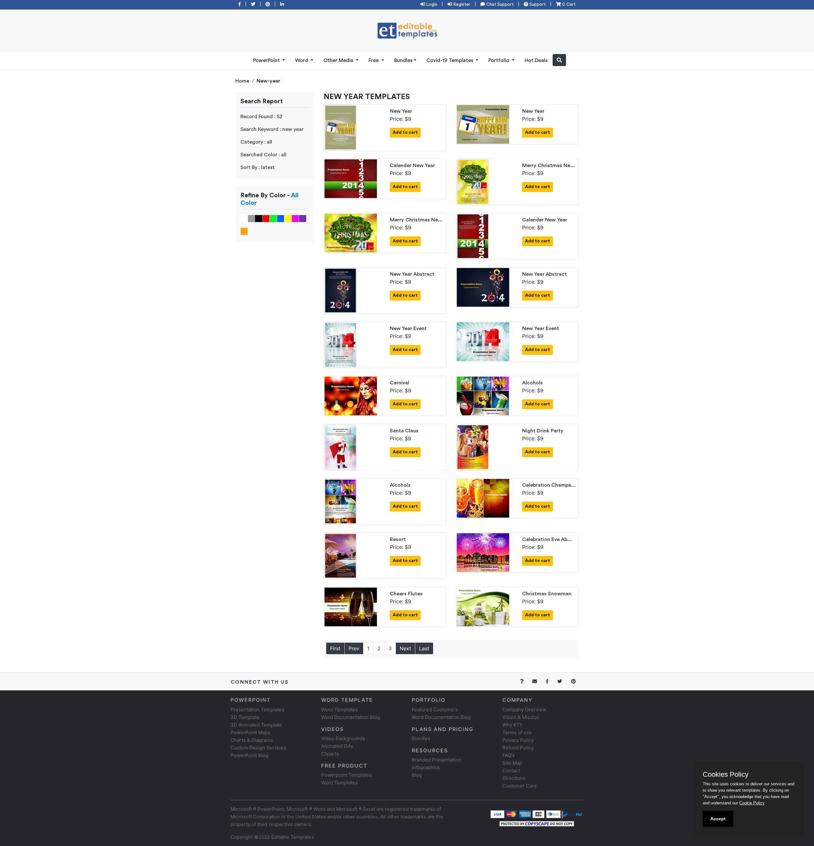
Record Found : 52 (261, 116)
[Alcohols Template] (483, 395)
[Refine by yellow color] (288, 218)
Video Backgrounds (343, 738)
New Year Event (408, 328)
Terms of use (517, 732)
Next (405, 648)
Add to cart (405, 132)
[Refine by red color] (266, 218)
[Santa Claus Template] (340, 446)
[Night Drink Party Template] (472, 446)
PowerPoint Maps (250, 732)
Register (461, 4)
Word (302, 60)
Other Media (339, 60)
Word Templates (339, 710)
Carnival (399, 382)
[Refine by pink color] (295, 218)
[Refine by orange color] (244, 230)
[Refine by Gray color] (251, 218)
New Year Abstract (412, 274)
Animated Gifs (337, 746)
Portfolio (499, 60)
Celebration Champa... (549, 485)
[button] (559, 60)
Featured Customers (435, 710)
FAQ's (508, 755)
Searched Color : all (263, 154)
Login (431, 4)
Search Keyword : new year (272, 129)
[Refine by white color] (244, 218)
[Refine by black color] (258, 218)
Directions (514, 778)
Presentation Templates (257, 710)
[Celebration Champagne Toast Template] (483, 498)
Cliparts (330, 754)
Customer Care (519, 786)
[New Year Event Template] (340, 344)
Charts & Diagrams (252, 740)
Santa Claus (404, 430)
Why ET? (512, 725)
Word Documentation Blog (350, 717)
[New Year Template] (340, 127)
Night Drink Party (542, 430)
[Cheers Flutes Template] (350, 606)
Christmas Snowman (546, 593)
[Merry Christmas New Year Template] (472, 181)
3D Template (245, 717)
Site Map (512, 763)
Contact (511, 771)
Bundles (403, 60)
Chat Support (499, 4)
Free (374, 60)
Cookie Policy (752, 803)
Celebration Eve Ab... (547, 539)
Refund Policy (518, 748)
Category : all (256, 142)
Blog (417, 775)
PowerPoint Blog (249, 755)
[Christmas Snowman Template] (483, 606)
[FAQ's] (525, 681)
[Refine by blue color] (280, 218)
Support (537, 4)
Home (242, 81)
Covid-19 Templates (450, 60)
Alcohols (532, 382)
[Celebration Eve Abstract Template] (483, 552)
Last (424, 648)
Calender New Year (412, 165)
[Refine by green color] (273, 218)
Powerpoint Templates (346, 775)
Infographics (426, 767)
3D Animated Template (256, 725)
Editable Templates (292, 837)
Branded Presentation (436, 760)
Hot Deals (536, 60)
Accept (718, 818)
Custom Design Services (258, 748)
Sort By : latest (257, 167)
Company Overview (524, 710)
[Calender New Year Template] (350, 178)
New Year (401, 111)
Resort (398, 539)
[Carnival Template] (350, 395)
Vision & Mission (521, 717)
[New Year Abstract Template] (340, 290)
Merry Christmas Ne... (548, 165)
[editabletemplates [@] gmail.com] (538, 681)
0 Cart (568, 4)
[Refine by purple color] (302, 218)
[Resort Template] (340, 555)
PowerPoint (267, 60)
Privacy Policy (518, 740)
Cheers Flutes (406, 593)
